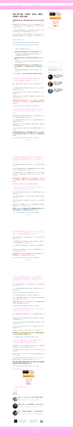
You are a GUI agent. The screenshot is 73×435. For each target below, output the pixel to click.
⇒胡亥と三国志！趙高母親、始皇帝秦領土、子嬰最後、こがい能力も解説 (26, 137)
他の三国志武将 (28, 8)
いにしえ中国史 (14, 1)
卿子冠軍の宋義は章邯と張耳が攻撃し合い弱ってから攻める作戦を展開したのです (28, 64)
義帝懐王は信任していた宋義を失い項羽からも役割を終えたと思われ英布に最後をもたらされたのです (28, 62)
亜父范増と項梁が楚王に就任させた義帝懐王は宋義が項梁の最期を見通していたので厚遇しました (28, 58)
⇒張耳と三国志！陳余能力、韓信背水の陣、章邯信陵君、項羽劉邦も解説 (26, 257)
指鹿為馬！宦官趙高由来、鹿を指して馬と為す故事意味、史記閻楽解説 (58, 90)
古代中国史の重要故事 (44, 8)
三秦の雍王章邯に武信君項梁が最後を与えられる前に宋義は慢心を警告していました (28, 51)
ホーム (17, 6)
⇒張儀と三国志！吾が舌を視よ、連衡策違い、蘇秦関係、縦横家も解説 (25, 183)
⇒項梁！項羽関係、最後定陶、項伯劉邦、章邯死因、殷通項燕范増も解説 (26, 42)
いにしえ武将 (40, 6)
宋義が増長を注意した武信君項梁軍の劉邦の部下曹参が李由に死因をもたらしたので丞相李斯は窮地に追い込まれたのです (28, 54)
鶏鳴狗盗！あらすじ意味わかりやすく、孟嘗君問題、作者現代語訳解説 (58, 83)
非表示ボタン (28, 48)
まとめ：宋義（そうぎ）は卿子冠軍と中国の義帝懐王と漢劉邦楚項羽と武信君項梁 (28, 73)
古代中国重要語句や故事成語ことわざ (37, 428)
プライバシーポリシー (40, 429)
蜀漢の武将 (48, 6)
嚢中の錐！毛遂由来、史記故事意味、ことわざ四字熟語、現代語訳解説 (58, 76)
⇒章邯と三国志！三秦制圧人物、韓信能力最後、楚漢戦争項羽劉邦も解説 (26, 105)
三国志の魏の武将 (56, 6)
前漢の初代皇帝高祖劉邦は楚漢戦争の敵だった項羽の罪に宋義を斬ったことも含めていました (28, 70)
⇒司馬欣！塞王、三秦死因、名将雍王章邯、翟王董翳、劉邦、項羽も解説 (26, 305)
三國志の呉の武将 (36, 8)
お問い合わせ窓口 (24, 428)
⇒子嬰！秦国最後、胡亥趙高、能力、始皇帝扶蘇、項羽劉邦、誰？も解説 (26, 336)
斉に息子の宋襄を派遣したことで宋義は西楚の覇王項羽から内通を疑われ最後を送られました (28, 67)
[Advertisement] (28, 148)
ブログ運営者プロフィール (25, 6)
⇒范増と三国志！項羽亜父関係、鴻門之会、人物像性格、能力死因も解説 (26, 44)
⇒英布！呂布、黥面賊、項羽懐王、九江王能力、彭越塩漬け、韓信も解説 (26, 212)
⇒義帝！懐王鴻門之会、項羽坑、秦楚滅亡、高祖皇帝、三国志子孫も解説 (26, 365)
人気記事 (32, 6)
